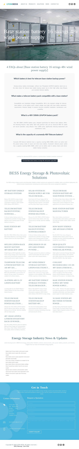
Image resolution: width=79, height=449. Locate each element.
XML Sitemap (18, 446)
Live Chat (26, 446)
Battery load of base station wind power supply (17, 351)
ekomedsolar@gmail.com (15, 422)
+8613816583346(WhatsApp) (17, 428)
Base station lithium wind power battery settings (17, 364)
